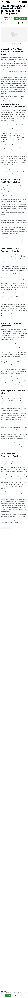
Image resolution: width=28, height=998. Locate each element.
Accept (8, 995)
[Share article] (18, 22)
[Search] (19, 1)
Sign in (24, 1)
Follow (16, 18)
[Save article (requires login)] (22, 22)
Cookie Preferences (17, 995)
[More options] (25, 22)
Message (24, 18)
